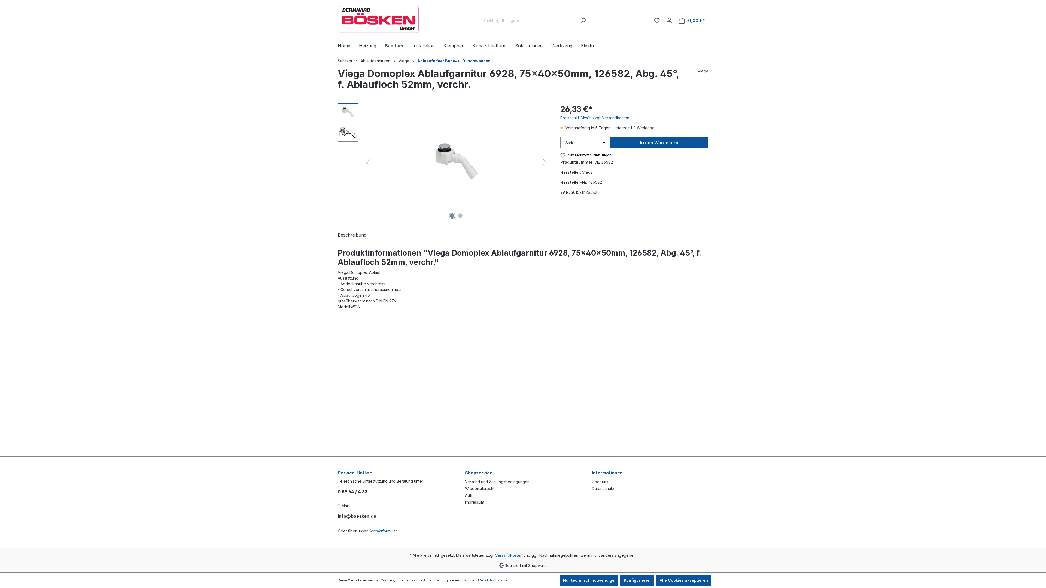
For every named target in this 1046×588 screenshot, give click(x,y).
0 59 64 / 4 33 (352, 491)
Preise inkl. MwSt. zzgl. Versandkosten (594, 117)
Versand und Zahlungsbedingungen (497, 481)
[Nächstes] (545, 162)
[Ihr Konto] (669, 20)
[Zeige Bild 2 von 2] (460, 215)
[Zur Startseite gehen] (378, 19)
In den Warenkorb (659, 142)
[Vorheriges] (368, 162)
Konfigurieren (637, 580)
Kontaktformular (383, 531)
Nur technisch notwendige (589, 580)
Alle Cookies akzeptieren (684, 580)
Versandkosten (508, 555)
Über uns (600, 481)
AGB (469, 495)
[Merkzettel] (656, 20)
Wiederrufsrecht (479, 488)
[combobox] (529, 20)
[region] (443, 161)
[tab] (352, 235)
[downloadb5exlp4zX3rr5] (456, 162)
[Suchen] (583, 20)
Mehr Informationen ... (495, 580)
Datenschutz (603, 488)
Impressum (474, 502)
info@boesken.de (357, 516)
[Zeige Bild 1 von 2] (452, 215)
